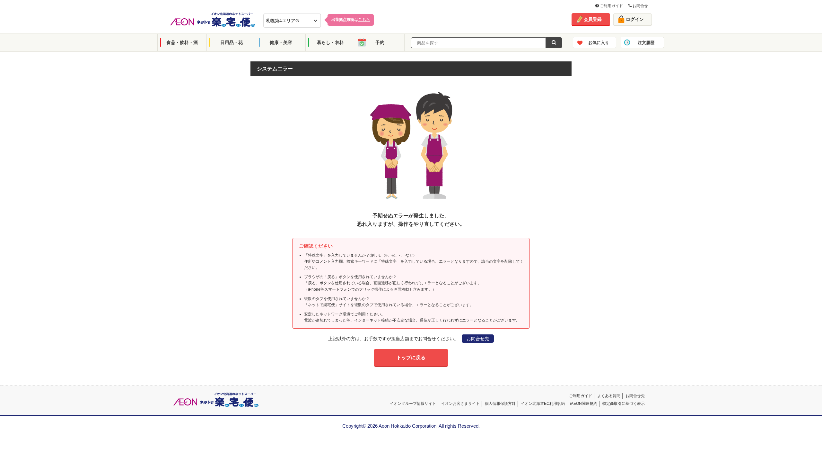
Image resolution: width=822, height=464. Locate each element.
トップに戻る (411, 357)
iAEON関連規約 (583, 403)
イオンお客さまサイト (460, 403)
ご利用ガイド (611, 6)
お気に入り (598, 42)
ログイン (635, 19)
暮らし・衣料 (330, 42)
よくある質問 (608, 396)
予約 (379, 42)
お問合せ (640, 6)
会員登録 (593, 19)
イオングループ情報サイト (413, 403)
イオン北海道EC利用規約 (543, 403)
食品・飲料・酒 (182, 42)
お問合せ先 (478, 338)
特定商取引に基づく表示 (623, 403)
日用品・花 (231, 42)
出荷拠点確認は (350, 19)
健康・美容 (281, 42)
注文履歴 (646, 42)
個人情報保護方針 (500, 403)
